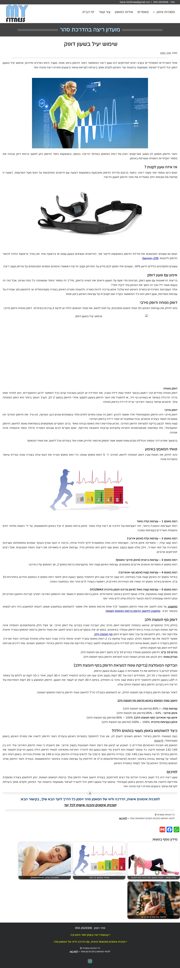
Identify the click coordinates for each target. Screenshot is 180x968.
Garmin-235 (150, 258)
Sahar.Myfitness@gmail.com (135, 2)
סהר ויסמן (165, 52)
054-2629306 (83, 928)
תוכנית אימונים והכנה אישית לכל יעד (90, 805)
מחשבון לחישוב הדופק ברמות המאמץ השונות (133, 611)
